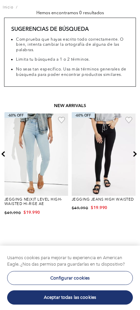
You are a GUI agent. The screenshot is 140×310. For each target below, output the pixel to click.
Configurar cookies (70, 278)
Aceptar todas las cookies (70, 297)
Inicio (8, 7)
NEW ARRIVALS (70, 106)
